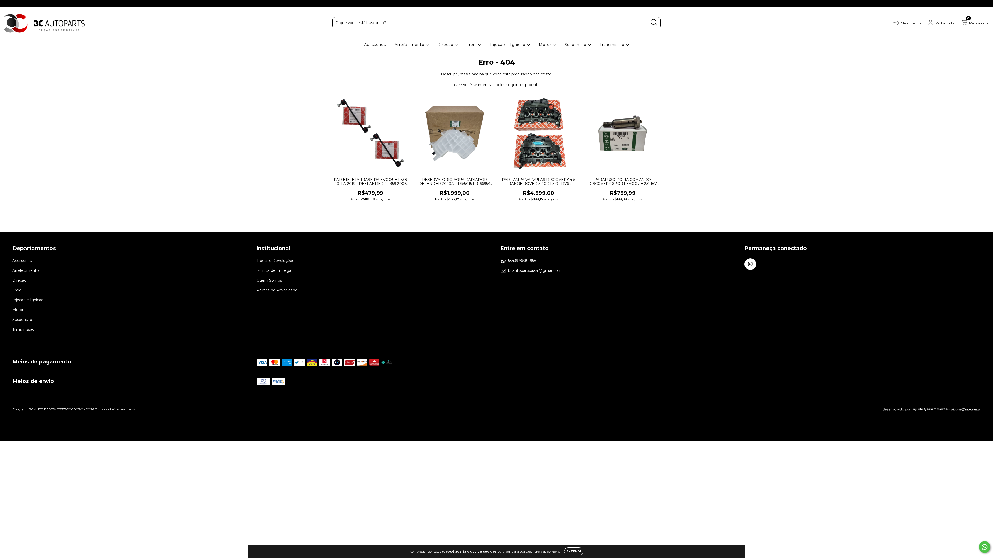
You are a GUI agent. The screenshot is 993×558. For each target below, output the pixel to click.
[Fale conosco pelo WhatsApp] (984, 547)
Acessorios (375, 44)
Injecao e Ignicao (508, 44)
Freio (472, 44)
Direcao (446, 44)
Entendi (573, 551)
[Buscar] (654, 23)
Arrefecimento (410, 44)
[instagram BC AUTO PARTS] (7, 3)
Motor (546, 44)
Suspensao (576, 44)
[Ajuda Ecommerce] (915, 410)
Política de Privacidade (277, 290)
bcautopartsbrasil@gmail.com (535, 270)
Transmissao (613, 44)
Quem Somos (269, 280)
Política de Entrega (274, 270)
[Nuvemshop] (964, 410)
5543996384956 (522, 260)
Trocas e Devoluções (275, 260)
